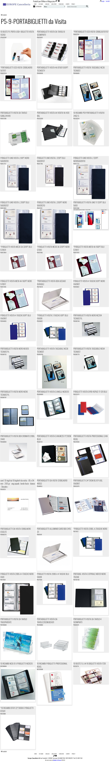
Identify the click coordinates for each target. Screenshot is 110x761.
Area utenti (53, 4)
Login (103, 1)
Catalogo (47, 4)
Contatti (67, 4)
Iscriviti (107, 1)
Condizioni (61, 4)
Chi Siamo (41, 4)
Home (35, 4)
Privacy (73, 4)
